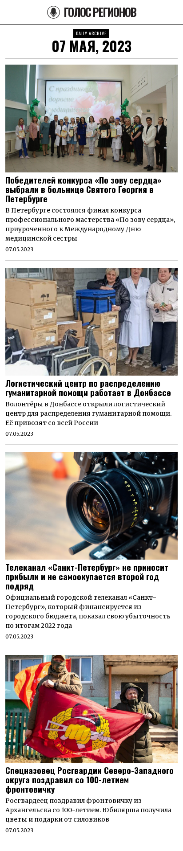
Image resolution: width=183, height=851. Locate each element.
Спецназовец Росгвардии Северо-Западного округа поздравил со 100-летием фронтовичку (89, 779)
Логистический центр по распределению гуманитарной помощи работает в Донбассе (88, 387)
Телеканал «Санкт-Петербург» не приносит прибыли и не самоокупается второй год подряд (86, 576)
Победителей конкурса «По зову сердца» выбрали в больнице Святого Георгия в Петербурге (83, 189)
